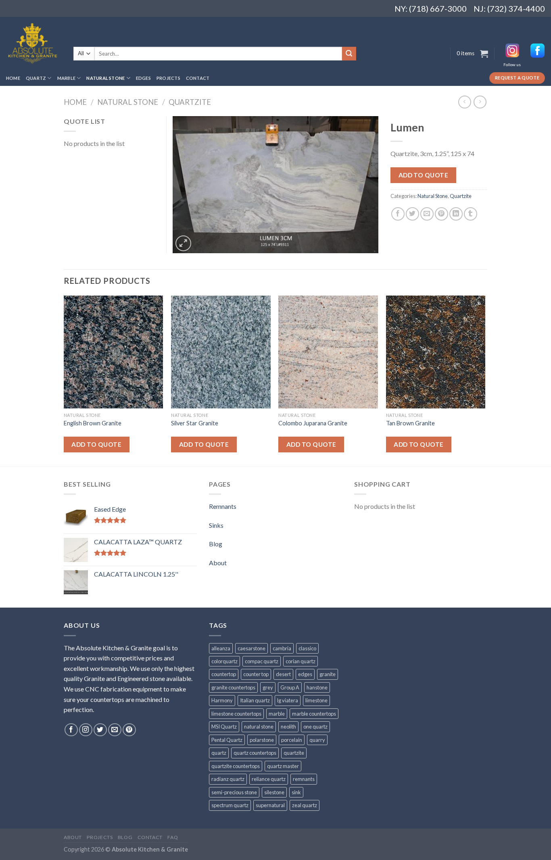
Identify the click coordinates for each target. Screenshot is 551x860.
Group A (289, 687)
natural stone (258, 726)
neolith (288, 726)
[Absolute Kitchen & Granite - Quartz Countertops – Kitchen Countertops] (33, 43)
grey (268, 687)
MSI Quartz (224, 726)
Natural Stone (105, 78)
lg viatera (287, 700)
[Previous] (64, 380)
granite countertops (233, 687)
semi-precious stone (234, 792)
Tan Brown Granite (410, 423)
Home (13, 78)
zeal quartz (304, 805)
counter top (256, 674)
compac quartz (261, 661)
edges (305, 674)
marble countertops (314, 713)
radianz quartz (227, 779)
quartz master (283, 766)
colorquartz (224, 661)
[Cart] (484, 53)
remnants (304, 779)
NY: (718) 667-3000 (427, 8)
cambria (282, 648)
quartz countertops (255, 753)
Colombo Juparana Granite (312, 423)
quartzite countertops (235, 766)
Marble (66, 78)
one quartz (315, 726)
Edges (143, 78)
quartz (218, 753)
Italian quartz (255, 700)
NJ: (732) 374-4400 (509, 8)
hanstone (317, 687)
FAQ (172, 837)
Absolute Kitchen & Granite (150, 849)
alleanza (220, 648)
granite (327, 674)
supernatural (270, 805)
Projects (168, 78)
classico (307, 648)
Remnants (222, 506)
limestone (316, 700)
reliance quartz (269, 779)
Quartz (36, 78)
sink (296, 792)
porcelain (291, 740)
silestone (274, 792)
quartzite (294, 753)
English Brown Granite (92, 423)
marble (277, 713)
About (218, 562)
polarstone (262, 740)
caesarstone (251, 648)
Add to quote (424, 175)
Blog (215, 544)
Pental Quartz (226, 740)
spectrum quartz (229, 805)
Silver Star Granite (194, 423)
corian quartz (300, 661)
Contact (198, 78)
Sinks (216, 525)
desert (283, 674)
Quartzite (190, 102)
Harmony (222, 700)
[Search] (349, 53)
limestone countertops (236, 713)
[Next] (485, 380)
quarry (317, 740)
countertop (223, 674)
